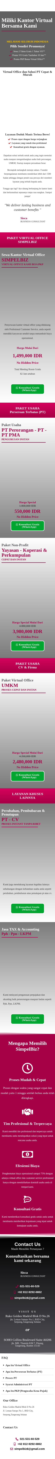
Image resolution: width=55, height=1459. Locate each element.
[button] (27, 1365)
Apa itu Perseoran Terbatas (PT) (24, 1371)
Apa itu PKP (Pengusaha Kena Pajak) (27, 1390)
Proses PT (11, 1378)
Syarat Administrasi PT (19, 1384)
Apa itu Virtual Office (18, 1365)
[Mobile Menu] (54, 5)
